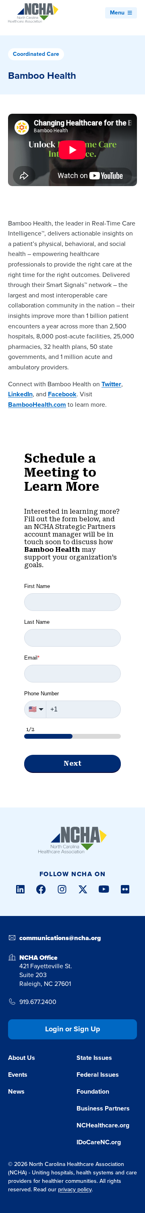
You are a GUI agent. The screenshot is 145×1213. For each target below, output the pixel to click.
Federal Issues (98, 1074)
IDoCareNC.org (99, 1142)
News (16, 1091)
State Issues (94, 1057)
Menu (117, 12)
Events (17, 1074)
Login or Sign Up (72, 1029)
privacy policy (74, 1189)
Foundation (93, 1091)
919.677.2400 (37, 1002)
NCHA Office (38, 957)
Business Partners (103, 1108)
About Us (21, 1057)
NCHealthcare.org (103, 1125)
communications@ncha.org (60, 937)
